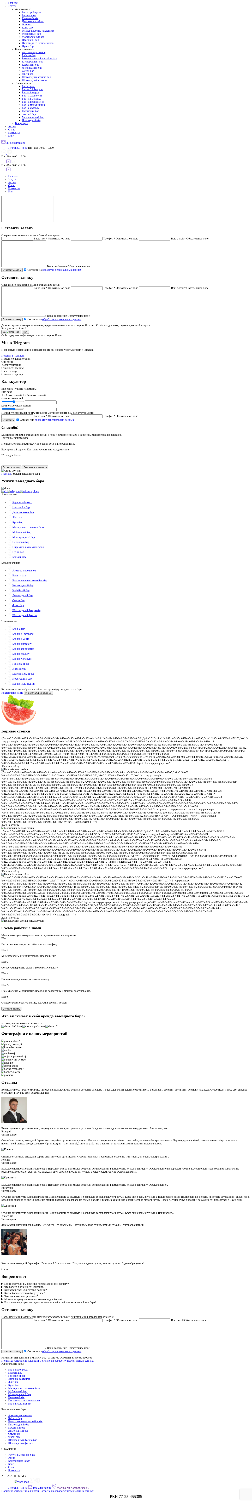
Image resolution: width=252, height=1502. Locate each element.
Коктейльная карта (12, 692)
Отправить (8, 420)
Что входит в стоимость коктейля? (24, 1286)
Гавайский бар (30, 111)
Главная (12, 2)
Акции (12, 126)
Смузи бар (28, 70)
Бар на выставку (31, 98)
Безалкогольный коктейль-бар (39, 58)
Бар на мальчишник (33, 104)
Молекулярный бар (33, 36)
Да (4, 332)
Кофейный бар (30, 64)
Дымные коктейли (33, 21)
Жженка (27, 24)
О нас (11, 129)
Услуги (12, 5)
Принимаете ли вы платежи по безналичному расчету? (36, 1283)
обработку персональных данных (61, 269)
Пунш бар (28, 46)
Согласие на (54, 269)
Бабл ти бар (28, 55)
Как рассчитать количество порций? (25, 1289)
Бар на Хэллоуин (32, 95)
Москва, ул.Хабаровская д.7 (72, 1487)
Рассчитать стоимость (35, 467)
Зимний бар (29, 114)
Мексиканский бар (33, 117)
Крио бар (27, 27)
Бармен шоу (29, 15)
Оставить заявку (11, 467)
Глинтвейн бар (30, 18)
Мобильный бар (31, 33)
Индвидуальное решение (38, 693)
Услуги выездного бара (21, 1454)
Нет (25, 332)
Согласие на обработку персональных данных (67, 1360)
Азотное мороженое (33, 52)
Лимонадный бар (32, 67)
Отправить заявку (12, 270)
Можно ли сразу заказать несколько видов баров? (33, 1299)
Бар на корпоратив (33, 101)
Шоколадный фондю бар (36, 77)
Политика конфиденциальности (20, 1360)
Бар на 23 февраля (32, 89)
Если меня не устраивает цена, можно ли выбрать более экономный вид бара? (50, 1302)
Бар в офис (28, 86)
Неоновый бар (30, 39)
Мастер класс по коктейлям (38, 30)
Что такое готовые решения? (21, 1296)
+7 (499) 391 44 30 (17, 147)
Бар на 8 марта (30, 92)
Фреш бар (27, 73)
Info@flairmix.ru (15, 142)
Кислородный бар (32, 61)
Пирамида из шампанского (37, 43)
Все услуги (21, 123)
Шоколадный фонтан (34, 80)
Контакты (14, 132)
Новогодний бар (31, 120)
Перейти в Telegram (12, 355)
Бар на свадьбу (30, 107)
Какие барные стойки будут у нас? (24, 1293)
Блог (11, 135)
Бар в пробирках (31, 12)
